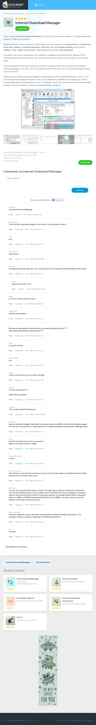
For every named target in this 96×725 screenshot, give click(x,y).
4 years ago (19, 318)
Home (6, 13)
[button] (89, 139)
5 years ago (19, 365)
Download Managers (16, 13)
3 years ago (19, 304)
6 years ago (19, 399)
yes (35, 214)
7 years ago (19, 505)
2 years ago (19, 229)
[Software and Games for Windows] (13, 4)
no (38, 214)
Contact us (66, 720)
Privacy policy (77, 720)
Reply (11, 214)
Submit (57, 720)
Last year (18, 214)
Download (85, 162)
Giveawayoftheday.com (17, 720)
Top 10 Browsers (42, 562)
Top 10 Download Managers (18, 562)
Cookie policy (88, 720)
